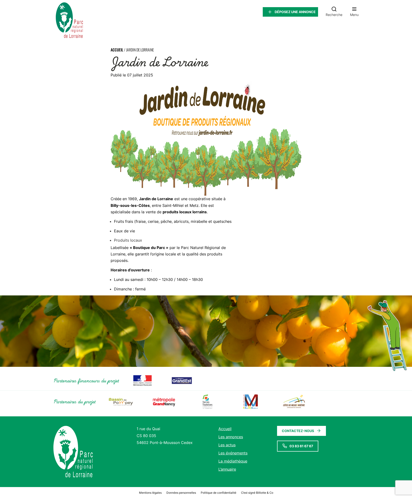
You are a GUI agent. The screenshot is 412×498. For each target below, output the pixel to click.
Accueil (117, 50)
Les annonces (230, 436)
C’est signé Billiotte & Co (257, 492)
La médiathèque (232, 461)
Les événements (232, 453)
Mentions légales (150, 492)
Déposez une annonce (295, 12)
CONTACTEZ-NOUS (298, 431)
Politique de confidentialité (218, 492)
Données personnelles (181, 492)
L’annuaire (227, 469)
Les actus (227, 445)
